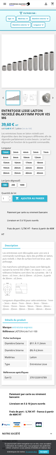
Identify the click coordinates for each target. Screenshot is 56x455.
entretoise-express (22, 327)
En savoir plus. (31, 452)
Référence (8, 331)
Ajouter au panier (30, 198)
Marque (7, 327)
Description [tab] (11, 245)
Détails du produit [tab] (15, 320)
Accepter (43, 452)
